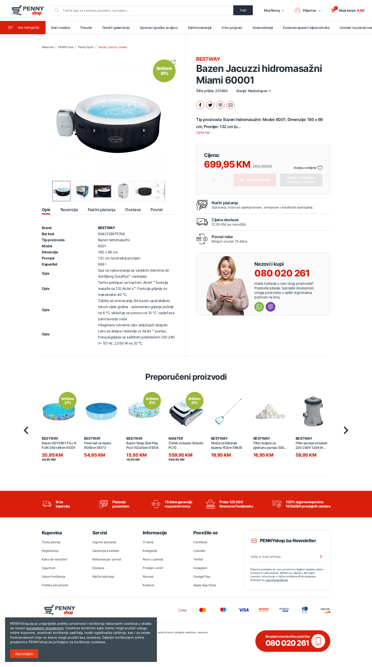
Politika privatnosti (55, 585)
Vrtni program (231, 28)
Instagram (200, 568)
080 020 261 (282, 273)
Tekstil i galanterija (115, 28)
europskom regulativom (45, 628)
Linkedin (199, 551)
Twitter (198, 559)
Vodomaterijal (262, 28)
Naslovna (47, 47)
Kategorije (150, 551)
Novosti (148, 576)
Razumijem (24, 654)
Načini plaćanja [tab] (101, 209)
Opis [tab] (46, 209)
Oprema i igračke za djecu (159, 28)
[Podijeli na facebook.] (200, 105)
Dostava (98, 568)
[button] (308, 10)
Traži (243, 10)
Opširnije (203, 132)
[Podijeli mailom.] (230, 105)
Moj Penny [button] (272, 10)
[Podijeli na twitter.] (210, 105)
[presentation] (26, 430)
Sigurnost (48, 568)
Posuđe (86, 28)
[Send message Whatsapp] (259, 307)
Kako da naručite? (54, 559)
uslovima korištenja (276, 579)
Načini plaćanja (103, 576)
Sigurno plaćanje (104, 542)
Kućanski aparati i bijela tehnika (306, 28)
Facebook (200, 542)
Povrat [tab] (156, 209)
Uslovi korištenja (53, 576)
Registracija (50, 551)
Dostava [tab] (132, 209)
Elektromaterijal (199, 28)
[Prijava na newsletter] (318, 556)
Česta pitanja (51, 542)
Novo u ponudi (153, 559)
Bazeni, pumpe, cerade (112, 47)
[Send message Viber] (270, 307)
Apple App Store (204, 585)
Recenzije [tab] (69, 209)
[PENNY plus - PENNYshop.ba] (27, 10)
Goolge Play (202, 576)
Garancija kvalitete (105, 551)
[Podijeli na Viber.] (220, 105)
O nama (148, 542)
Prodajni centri (153, 568)
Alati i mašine (60, 28)
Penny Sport (86, 47)
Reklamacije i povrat (106, 559)
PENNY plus (65, 47)
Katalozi (148, 585)
